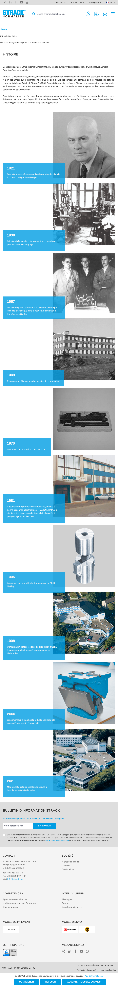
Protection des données (87, 970)
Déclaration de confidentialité (57, 840)
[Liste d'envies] (96, 13)
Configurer (26, 982)
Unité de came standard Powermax (19, 903)
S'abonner (44, 826)
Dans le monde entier (72, 907)
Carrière (66, 865)
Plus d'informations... (93, 976)
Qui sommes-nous (8, 36)
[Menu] (113, 13)
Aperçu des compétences (15, 899)
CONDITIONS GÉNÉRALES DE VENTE (95, 966)
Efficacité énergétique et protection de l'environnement (24, 43)
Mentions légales (108, 970)
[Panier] (104, 13)
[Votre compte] (88, 13)
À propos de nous (70, 862)
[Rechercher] (34, 14)
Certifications (68, 869)
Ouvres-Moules (10, 907)
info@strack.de (15, 879)
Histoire (3, 29)
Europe (65, 903)
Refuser (50, 982)
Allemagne (67, 899)
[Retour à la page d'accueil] (14, 13)
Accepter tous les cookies (84, 982)
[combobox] (58, 14)
